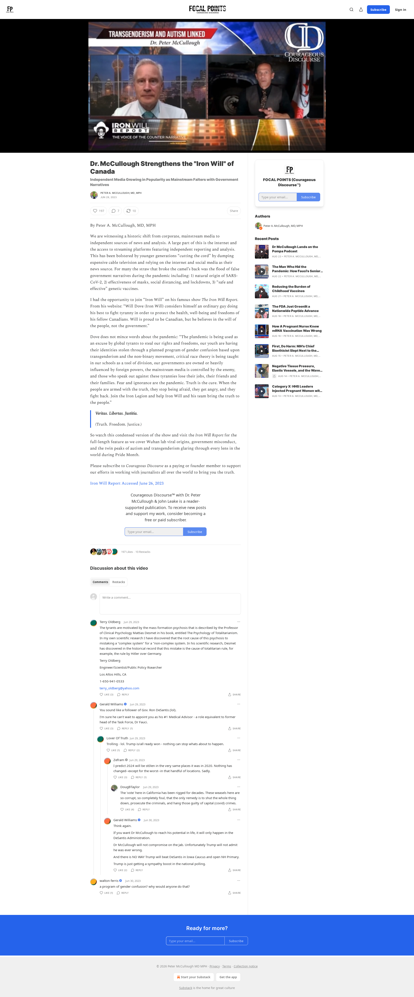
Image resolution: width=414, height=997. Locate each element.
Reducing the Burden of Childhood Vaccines (291, 289)
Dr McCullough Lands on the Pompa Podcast (295, 249)
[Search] (351, 9)
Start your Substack (195, 977)
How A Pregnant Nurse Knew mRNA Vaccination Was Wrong (297, 328)
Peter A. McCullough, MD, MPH (121, 192)
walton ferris (109, 880)
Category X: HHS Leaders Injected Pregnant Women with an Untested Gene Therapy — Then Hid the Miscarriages (297, 388)
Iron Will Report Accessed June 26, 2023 (127, 483)
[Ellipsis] (238, 621)
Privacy (215, 966)
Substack (185, 988)
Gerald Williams (111, 704)
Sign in (400, 9)
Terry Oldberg (110, 622)
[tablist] (108, 582)
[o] (261, 251)
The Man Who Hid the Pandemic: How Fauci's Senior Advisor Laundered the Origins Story (297, 269)
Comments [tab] (100, 582)
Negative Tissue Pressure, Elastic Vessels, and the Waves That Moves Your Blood (297, 368)
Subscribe (378, 9)
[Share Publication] (361, 9)
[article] (289, 251)
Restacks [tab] (118, 582)
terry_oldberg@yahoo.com (119, 688)
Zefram (118, 760)
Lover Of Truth (117, 738)
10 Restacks (142, 552)
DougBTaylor (130, 787)
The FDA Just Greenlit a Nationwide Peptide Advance (295, 308)
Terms (226, 966)
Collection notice (246, 966)
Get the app (228, 977)
